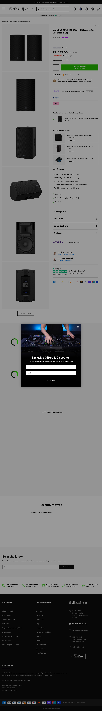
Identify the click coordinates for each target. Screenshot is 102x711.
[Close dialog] (78, 327)
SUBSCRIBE (51, 380)
